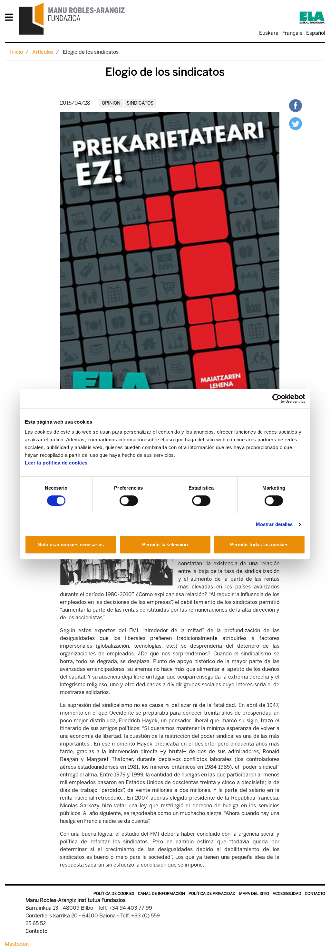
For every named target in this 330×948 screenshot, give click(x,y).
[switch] (129, 500)
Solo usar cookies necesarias (71, 544)
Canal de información (161, 893)
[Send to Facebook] (295, 105)
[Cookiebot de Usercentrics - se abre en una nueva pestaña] (277, 398)
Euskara (268, 33)
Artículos (42, 52)
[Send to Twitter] (295, 123)
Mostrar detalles (274, 524)
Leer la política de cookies (56, 462)
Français (292, 33)
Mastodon (17, 944)
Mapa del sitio (254, 893)
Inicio (16, 52)
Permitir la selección (165, 544)
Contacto (315, 893)
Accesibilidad (287, 893)
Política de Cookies (113, 893)
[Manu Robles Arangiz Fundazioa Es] (72, 18)
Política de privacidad (212, 893)
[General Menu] (11, 18)
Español (315, 33)
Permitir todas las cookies (259, 544)
